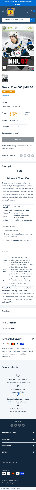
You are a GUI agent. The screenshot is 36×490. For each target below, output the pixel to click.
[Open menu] (3, 11)
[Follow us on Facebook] (11, 425)
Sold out (18, 139)
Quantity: (5, 127)
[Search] (32, 19)
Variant (4, 103)
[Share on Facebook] (21, 155)
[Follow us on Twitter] (15, 425)
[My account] (28, 12)
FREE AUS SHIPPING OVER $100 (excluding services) (18, 3)
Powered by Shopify (8, 483)
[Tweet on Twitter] (28, 155)
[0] (32, 12)
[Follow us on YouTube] (23, 425)
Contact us (11, 402)
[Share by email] (32, 155)
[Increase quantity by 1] (25, 127)
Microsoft (6, 96)
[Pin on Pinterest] (25, 155)
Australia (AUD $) (8, 462)
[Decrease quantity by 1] (12, 127)
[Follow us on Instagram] (19, 425)
